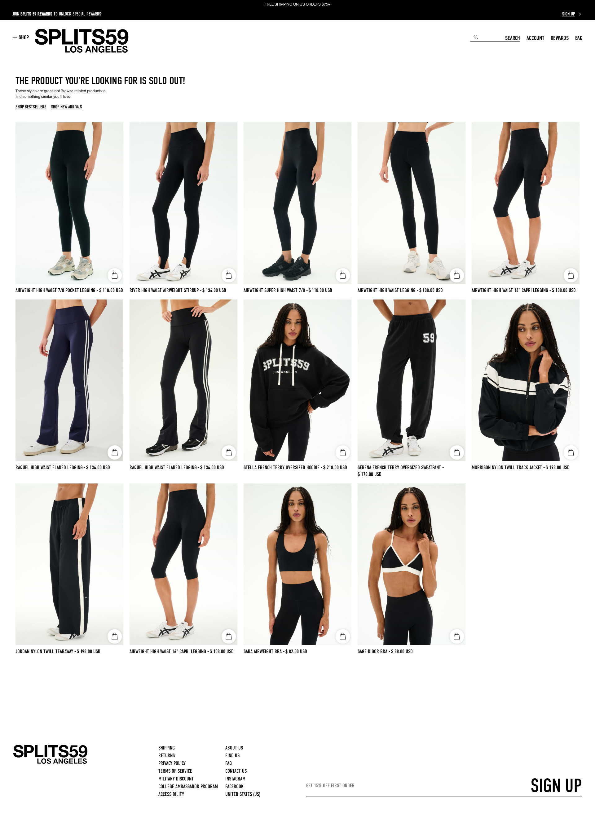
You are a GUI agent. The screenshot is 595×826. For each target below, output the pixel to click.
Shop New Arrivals (66, 107)
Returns (166, 755)
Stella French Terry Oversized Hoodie (283, 467)
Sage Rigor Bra (374, 651)
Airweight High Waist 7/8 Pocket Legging (56, 290)
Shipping (166, 748)
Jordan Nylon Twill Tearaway (45, 651)
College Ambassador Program (188, 786)
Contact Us (236, 771)
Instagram (235, 779)
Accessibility (171, 794)
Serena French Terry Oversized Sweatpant (401, 467)
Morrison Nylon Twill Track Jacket (508, 467)
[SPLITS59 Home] (82, 41)
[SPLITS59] (50, 762)
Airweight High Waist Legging (388, 290)
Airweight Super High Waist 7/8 (276, 290)
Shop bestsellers (30, 107)
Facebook (234, 786)
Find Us (232, 755)
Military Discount (176, 779)
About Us (234, 748)
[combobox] (487, 37)
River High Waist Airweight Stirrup (165, 290)
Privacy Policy (172, 763)
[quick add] (114, 275)
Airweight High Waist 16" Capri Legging (511, 290)
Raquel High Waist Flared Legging (50, 467)
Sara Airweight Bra (264, 651)
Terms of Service (175, 771)
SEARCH (512, 38)
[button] (20, 37)
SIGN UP (556, 785)
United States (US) (242, 794)
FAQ (228, 763)
